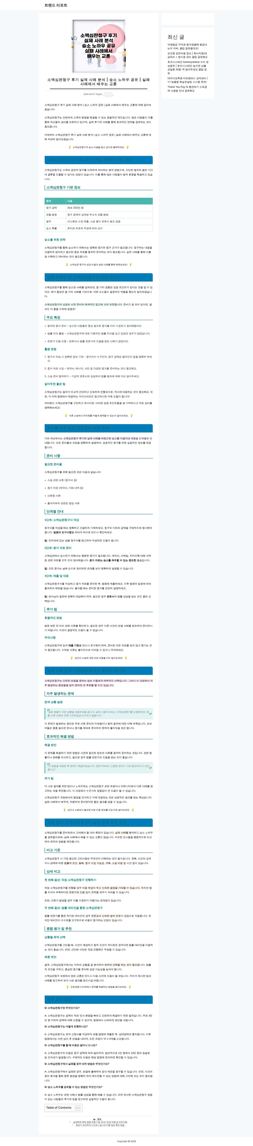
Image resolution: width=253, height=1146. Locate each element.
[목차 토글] (76, 1107)
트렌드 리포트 (56, 5)
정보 (99, 1119)
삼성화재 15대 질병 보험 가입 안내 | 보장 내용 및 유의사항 (100, 1122)
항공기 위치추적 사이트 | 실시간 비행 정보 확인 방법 (100, 1125)
